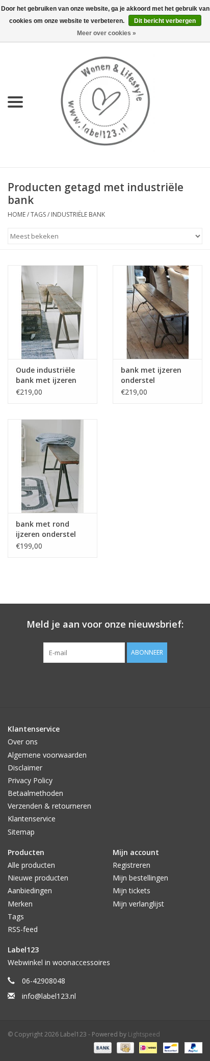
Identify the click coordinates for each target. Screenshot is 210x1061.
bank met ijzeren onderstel (151, 375)
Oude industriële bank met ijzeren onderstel (46, 375)
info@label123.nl (49, 996)
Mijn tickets (131, 890)
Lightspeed (144, 1034)
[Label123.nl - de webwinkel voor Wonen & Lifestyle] (120, 101)
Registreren (131, 865)
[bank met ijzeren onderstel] (157, 312)
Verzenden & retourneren (49, 806)
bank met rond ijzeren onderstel (46, 529)
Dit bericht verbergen (165, 20)
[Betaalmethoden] (101, 1047)
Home (16, 214)
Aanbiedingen (30, 890)
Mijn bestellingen (140, 878)
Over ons (23, 741)
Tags (38, 214)
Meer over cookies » (106, 33)
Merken (20, 904)
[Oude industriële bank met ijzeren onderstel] (52, 312)
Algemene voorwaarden (47, 755)
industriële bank (78, 214)
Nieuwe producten (38, 878)
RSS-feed (23, 929)
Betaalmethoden (35, 793)
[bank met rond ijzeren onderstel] (52, 466)
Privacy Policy (30, 780)
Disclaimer (25, 767)
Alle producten (31, 865)
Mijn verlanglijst (138, 904)
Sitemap (21, 832)
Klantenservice (32, 818)
